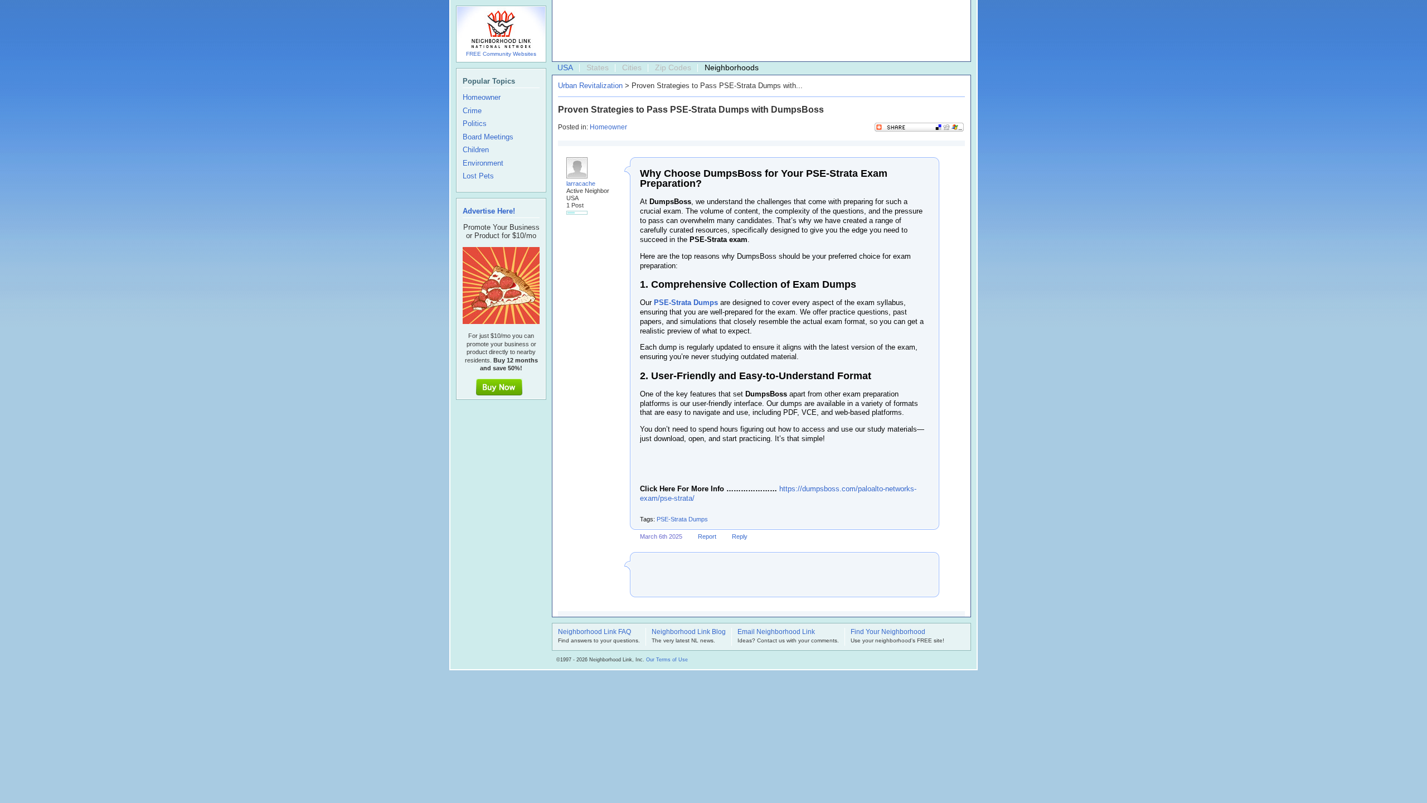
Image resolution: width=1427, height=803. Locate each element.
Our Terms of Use (667, 659)
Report (707, 536)
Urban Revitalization (590, 85)
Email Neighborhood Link (776, 632)
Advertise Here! (489, 211)
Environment (483, 163)
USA (565, 67)
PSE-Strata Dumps (682, 519)
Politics (475, 124)
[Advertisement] (759, 31)
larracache (580, 183)
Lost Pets (478, 176)
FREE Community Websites (501, 54)
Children (476, 150)
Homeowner (608, 127)
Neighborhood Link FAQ (594, 632)
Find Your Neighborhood (888, 632)
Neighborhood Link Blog (689, 632)
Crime (472, 111)
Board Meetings (488, 137)
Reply (740, 536)
